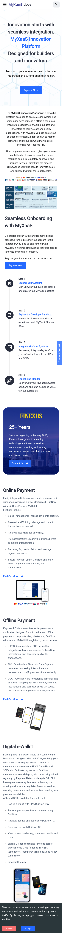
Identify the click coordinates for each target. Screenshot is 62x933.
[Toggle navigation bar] (4, 4)
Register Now (15, 265)
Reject (9, 928)
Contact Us (17, 463)
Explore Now (31, 90)
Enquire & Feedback (59, 353)
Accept (28, 928)
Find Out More (10, 576)
